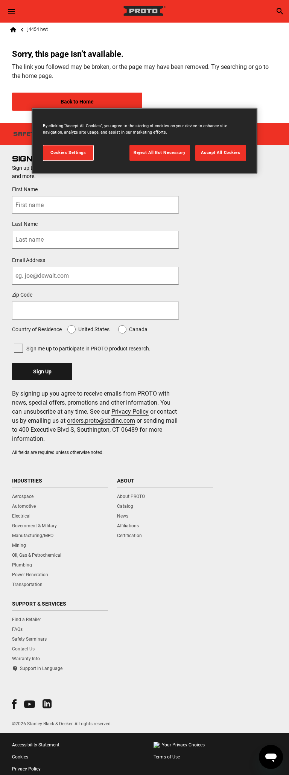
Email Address (28, 260)
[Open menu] (11, 11)
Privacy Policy (130, 411)
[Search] (280, 11)
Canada (138, 329)
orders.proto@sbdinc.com (101, 420)
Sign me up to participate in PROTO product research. (88, 349)
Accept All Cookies (220, 152)
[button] (14, 704)
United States (94, 329)
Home (13, 29)
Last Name (25, 224)
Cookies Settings (68, 152)
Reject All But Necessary (160, 152)
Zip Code (22, 295)
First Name (25, 189)
